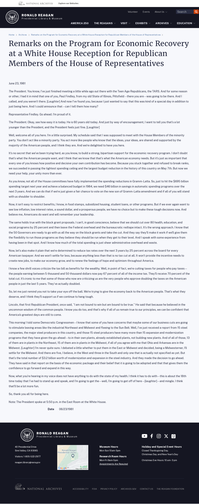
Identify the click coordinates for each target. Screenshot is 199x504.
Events (146, 12)
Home (11, 35)
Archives (23, 35)
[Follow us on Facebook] (151, 437)
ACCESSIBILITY (81, 489)
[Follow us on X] (166, 437)
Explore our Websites (69, 3)
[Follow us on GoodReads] (173, 437)
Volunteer (133, 12)
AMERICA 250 (79, 23)
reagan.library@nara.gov (27, 462)
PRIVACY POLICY (108, 489)
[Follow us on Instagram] (158, 437)
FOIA (94, 489)
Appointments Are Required (114, 464)
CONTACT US (146, 489)
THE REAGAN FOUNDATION (170, 489)
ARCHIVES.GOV (129, 489)
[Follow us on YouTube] (144, 437)
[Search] (196, 11)
